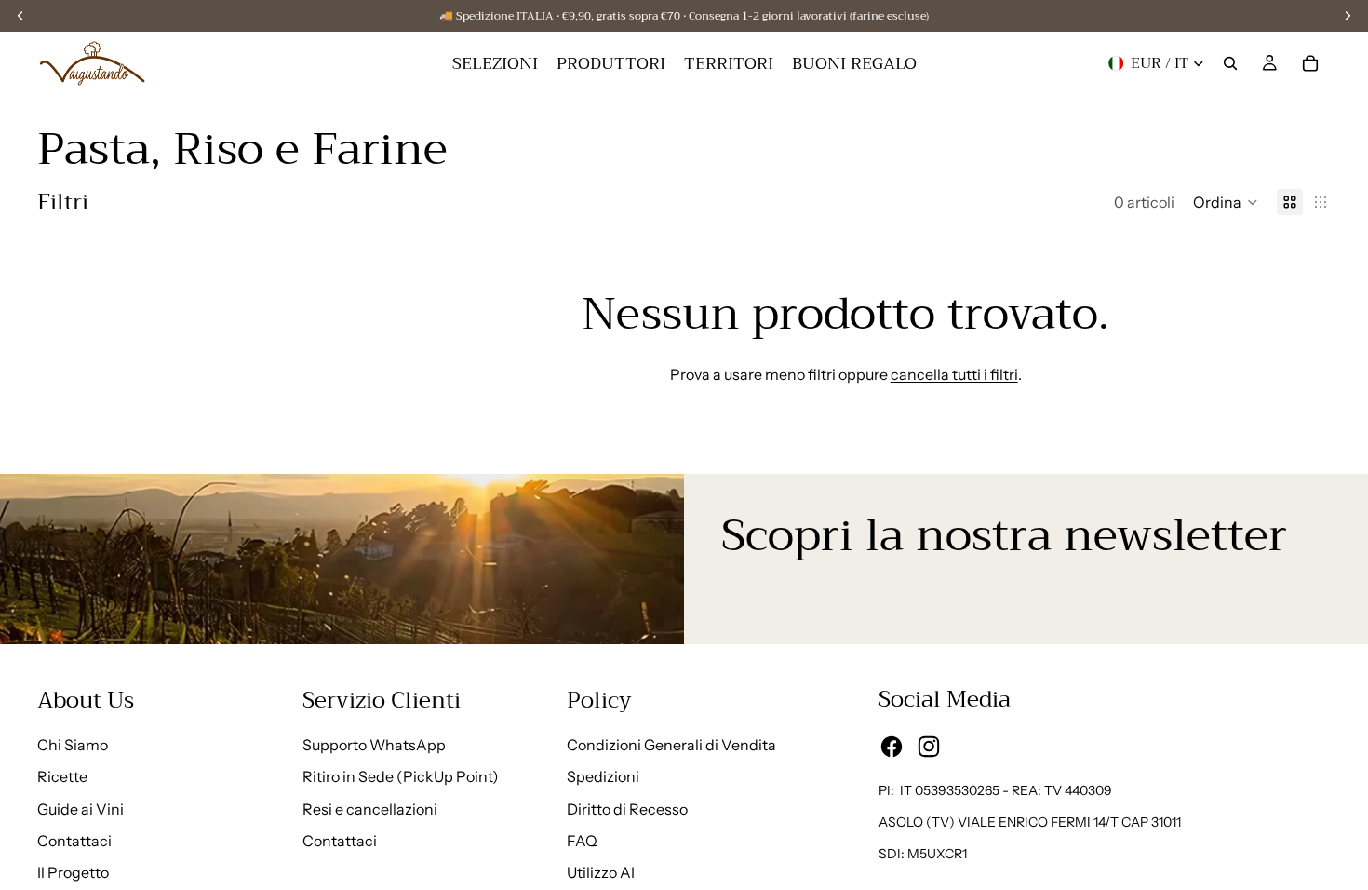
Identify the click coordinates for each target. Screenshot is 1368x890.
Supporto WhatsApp (374, 744)
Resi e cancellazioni (369, 809)
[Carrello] (1310, 63)
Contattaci (74, 840)
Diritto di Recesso (627, 809)
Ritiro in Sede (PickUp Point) (400, 776)
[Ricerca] (1230, 63)
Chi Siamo (72, 744)
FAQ (582, 840)
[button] (1225, 202)
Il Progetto (73, 872)
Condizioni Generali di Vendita (671, 744)
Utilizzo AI (601, 872)
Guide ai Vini (80, 809)
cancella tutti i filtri (954, 374)
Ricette (62, 776)
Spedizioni (603, 776)
